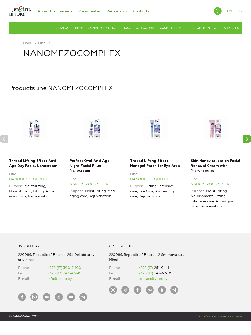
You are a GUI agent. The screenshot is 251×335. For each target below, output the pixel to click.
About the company (55, 11)
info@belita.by (60, 279)
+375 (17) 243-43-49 (64, 273)
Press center (89, 11)
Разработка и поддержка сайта (219, 316)
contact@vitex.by (153, 279)
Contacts (141, 11)
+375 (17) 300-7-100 (64, 268)
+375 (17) (146, 268)
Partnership (117, 11)
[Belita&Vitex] (20, 10)
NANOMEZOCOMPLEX (28, 179)
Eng (239, 11)
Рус (230, 11)
